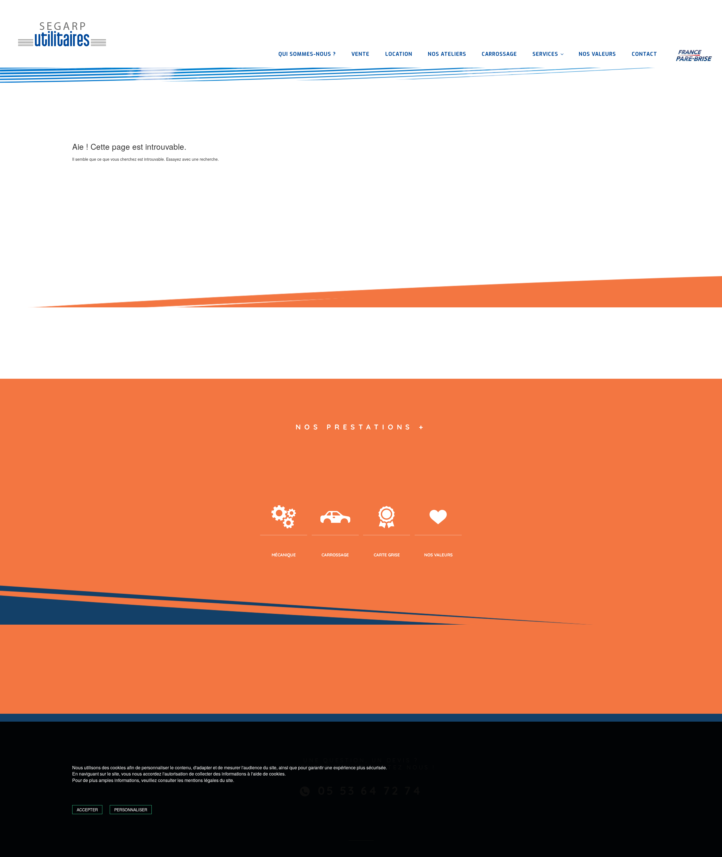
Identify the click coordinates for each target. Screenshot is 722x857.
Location (398, 54)
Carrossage (499, 54)
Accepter (87, 809)
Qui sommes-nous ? (307, 54)
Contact (644, 54)
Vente (360, 54)
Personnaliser (130, 809)
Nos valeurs (597, 54)
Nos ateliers (447, 54)
